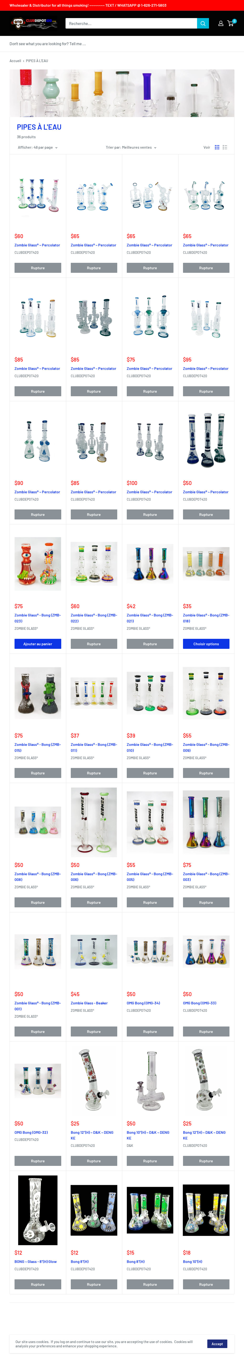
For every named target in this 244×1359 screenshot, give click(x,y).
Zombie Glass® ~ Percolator (37, 245)
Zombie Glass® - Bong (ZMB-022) (94, 618)
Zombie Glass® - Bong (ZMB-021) (150, 618)
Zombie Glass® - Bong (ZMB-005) (150, 876)
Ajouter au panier (37, 643)
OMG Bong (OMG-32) (31, 1132)
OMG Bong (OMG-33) (199, 1003)
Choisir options (206, 643)
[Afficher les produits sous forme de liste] (225, 147)
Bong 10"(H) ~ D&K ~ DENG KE (148, 1135)
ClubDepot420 (27, 252)
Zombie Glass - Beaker (89, 1003)
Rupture (38, 267)
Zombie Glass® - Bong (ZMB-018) (206, 618)
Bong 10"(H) (192, 1261)
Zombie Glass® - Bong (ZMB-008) (38, 876)
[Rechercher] (203, 23)
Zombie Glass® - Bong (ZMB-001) (38, 1006)
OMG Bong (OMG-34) (143, 1003)
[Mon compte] (221, 23)
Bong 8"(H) (79, 1261)
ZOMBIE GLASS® (26, 628)
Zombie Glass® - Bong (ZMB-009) (206, 747)
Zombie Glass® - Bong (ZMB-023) (38, 618)
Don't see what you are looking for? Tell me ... (48, 43)
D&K (130, 1146)
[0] (231, 23)
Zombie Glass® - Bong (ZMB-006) (94, 876)
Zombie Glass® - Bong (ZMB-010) (150, 747)
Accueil (15, 61)
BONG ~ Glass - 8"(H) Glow (36, 1261)
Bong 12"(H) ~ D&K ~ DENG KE (92, 1135)
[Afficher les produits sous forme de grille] (217, 147)
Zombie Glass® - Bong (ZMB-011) (94, 747)
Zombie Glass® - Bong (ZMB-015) (38, 747)
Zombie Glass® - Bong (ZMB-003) (206, 876)
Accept (217, 1344)
